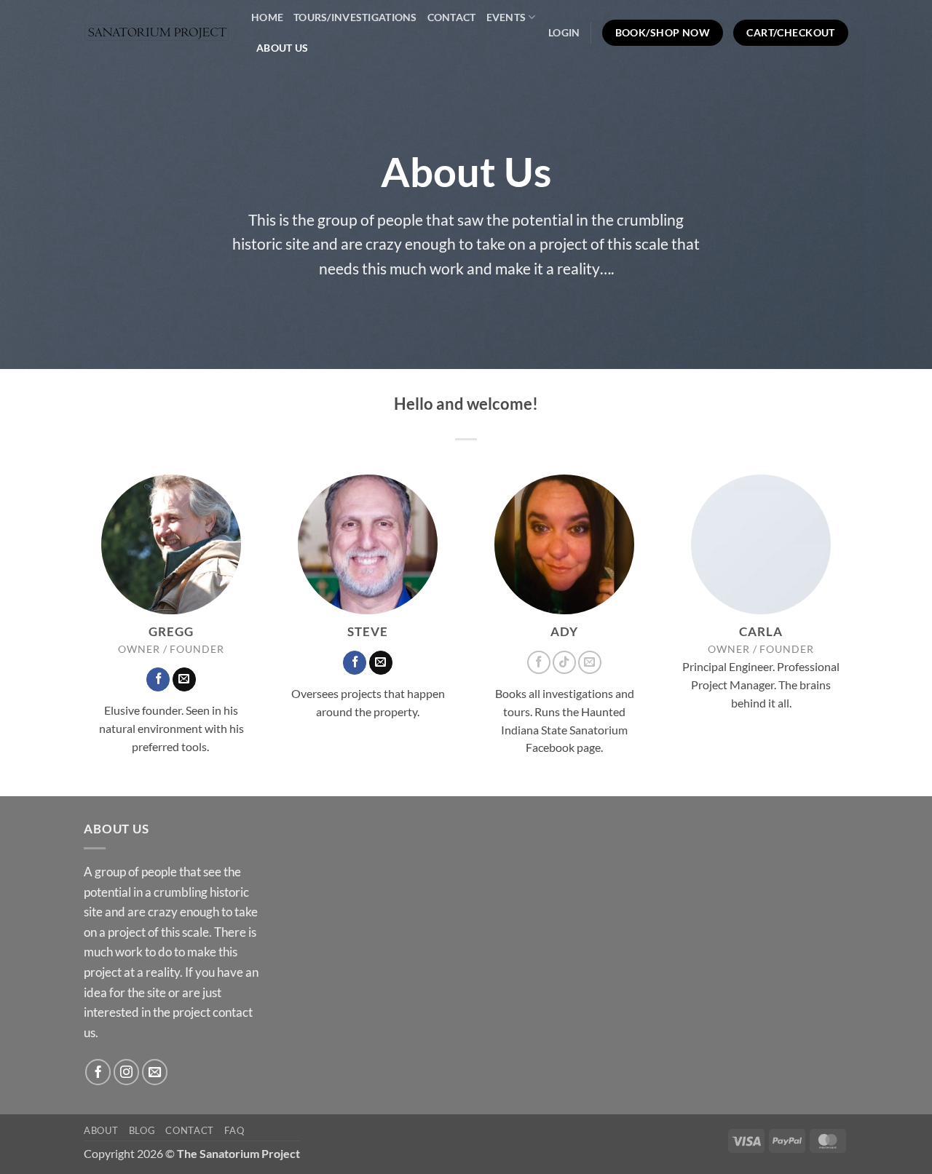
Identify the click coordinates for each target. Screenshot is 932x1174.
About (101, 1130)
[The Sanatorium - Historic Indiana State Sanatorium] (156, 33)
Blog (142, 1130)
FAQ (234, 1130)
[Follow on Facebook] (158, 679)
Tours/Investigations (355, 17)
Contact (451, 17)
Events (506, 17)
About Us (282, 47)
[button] (564, 32)
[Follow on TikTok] (564, 662)
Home (267, 17)
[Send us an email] (184, 679)
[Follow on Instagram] (127, 1072)
